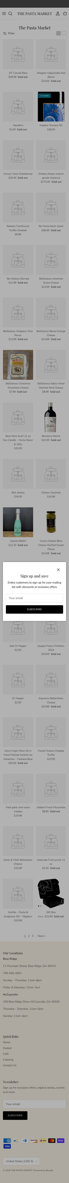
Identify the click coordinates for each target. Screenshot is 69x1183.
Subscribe (34, 609)
